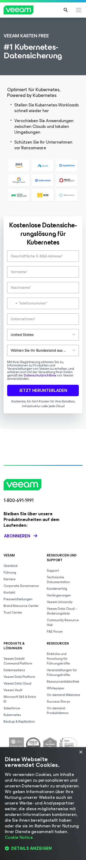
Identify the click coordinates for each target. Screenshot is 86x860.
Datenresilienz (14, 670)
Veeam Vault (13, 690)
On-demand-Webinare (63, 695)
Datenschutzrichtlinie (40, 375)
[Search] (65, 10)
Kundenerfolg (57, 588)
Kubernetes (12, 715)
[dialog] (43, 803)
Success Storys (58, 701)
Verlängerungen (59, 595)
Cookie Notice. (19, 837)
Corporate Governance (21, 586)
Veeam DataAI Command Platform (18, 661)
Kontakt (9, 592)
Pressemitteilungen (18, 599)
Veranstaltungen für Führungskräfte (62, 672)
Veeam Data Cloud (17, 683)
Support (53, 570)
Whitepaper (55, 688)
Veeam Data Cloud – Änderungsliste (62, 611)
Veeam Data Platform (19, 677)
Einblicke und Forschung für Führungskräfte (58, 658)
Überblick (11, 566)
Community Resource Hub (63, 622)
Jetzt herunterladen (43, 390)
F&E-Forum (55, 631)
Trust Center (13, 612)
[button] (43, 848)
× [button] (80, 752)
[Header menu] (78, 10)
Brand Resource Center (21, 606)
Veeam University (60, 602)
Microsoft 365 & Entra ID (20, 699)
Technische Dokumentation (58, 580)
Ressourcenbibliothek (63, 681)
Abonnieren (17, 536)
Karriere (10, 579)
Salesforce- (12, 708)
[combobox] (12, 303)
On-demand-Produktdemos (58, 710)
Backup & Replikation (19, 721)
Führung (10, 572)
